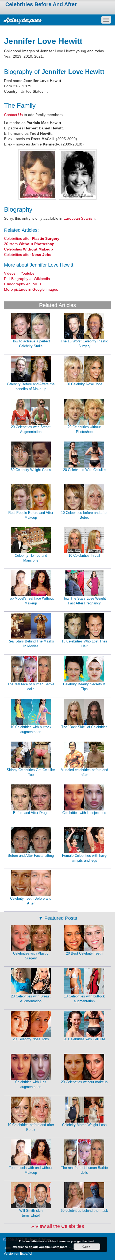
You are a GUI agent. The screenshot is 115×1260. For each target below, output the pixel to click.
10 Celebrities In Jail (84, 556)
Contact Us (13, 115)
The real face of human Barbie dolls (30, 686)
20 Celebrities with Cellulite (84, 1039)
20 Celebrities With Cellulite (84, 470)
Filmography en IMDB (22, 284)
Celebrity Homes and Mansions (31, 558)
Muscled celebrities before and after (84, 772)
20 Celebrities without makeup (84, 1082)
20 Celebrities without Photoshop (84, 429)
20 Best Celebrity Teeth (84, 953)
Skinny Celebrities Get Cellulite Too (31, 772)
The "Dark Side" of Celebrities (84, 727)
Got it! (86, 1246)
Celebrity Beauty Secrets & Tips (84, 686)
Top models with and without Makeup (31, 1170)
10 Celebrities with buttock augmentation (30, 729)
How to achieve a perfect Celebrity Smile (30, 343)
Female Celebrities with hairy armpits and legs (84, 858)
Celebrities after (31, 238)
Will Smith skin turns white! (31, 1213)
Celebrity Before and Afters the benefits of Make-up (31, 386)
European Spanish (79, 218)
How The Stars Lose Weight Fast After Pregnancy (84, 600)
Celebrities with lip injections (84, 813)
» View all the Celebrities (57, 1226)
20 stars (29, 244)
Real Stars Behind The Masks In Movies (30, 643)
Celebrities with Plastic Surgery (30, 955)
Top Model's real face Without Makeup (31, 600)
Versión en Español (18, 1253)
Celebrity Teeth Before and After (30, 901)
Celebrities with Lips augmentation (30, 1084)
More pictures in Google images (31, 289)
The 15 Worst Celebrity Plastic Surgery (84, 343)
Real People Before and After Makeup (30, 515)
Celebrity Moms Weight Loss (84, 1125)
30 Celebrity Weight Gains (31, 470)
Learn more (59, 1247)
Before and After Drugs (30, 813)
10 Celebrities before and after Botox (84, 515)
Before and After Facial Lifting (31, 856)
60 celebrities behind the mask (84, 1211)
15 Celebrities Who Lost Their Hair (84, 643)
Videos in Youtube (19, 273)
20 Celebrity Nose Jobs (84, 384)
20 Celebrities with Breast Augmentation (31, 429)
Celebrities (28, 249)
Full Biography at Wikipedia (27, 278)
